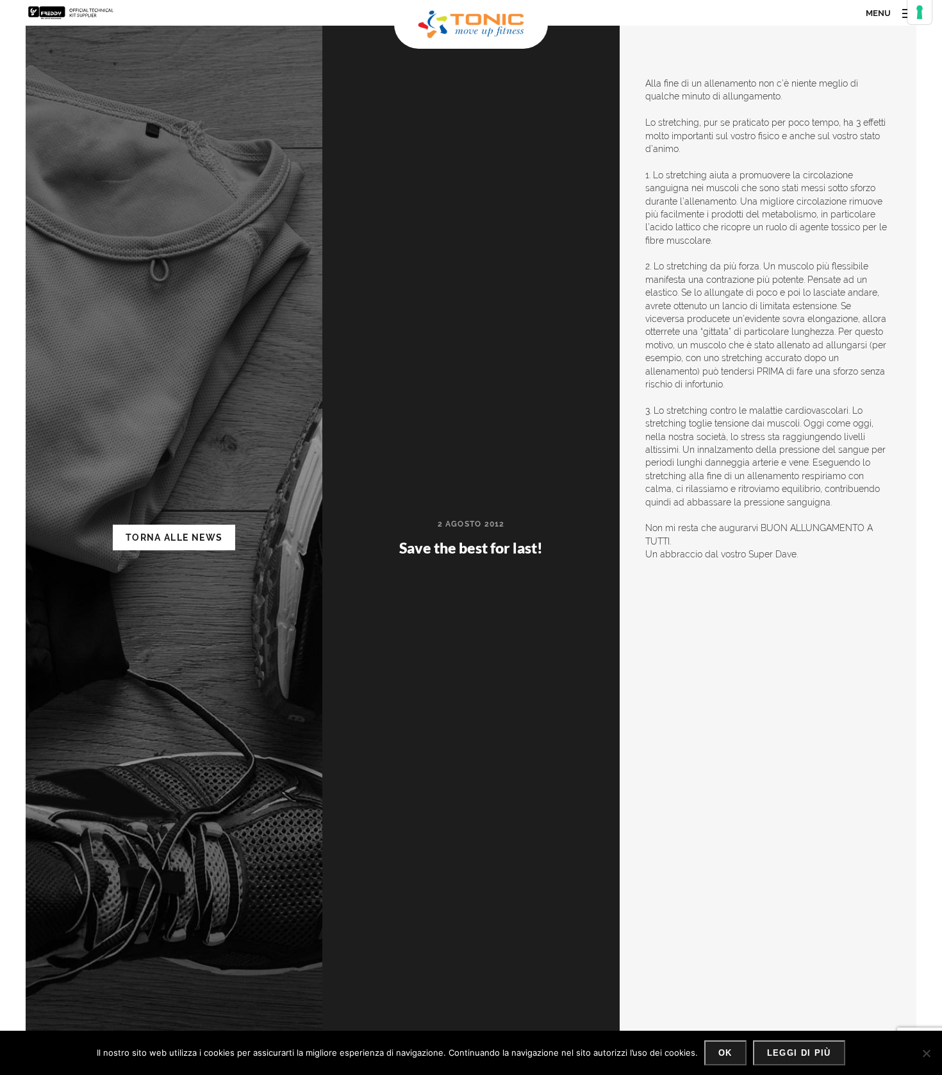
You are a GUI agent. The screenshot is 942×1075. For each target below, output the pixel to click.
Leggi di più (799, 1053)
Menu (878, 13)
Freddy (71, 12)
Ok (725, 1053)
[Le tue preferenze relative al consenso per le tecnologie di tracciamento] (919, 12)
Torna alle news (174, 537)
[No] (926, 1053)
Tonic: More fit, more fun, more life (471, 24)
